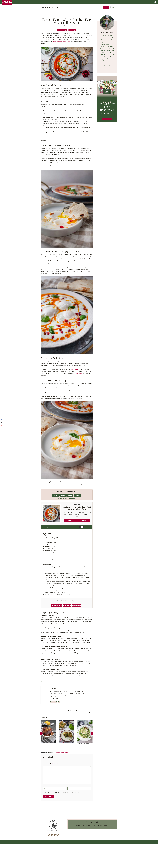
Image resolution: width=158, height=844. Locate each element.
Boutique (106, 7)
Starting (94, 7)
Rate (84, 520)
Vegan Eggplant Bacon (46, 744)
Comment (46, 768)
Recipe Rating (47, 763)
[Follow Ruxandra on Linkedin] (56, 702)
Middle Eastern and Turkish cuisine (61, 41)
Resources (100, 7)
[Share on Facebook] (1, 419)
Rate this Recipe (57, 605)
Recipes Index (77, 7)
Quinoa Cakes (62, 744)
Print (71, 520)
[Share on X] (1, 422)
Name (45, 788)
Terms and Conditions (149, 841)
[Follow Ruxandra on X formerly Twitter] (53, 702)
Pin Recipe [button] (68, 605)
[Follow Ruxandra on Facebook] (51, 702)
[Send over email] (1, 427)
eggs (42, 681)
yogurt (47, 681)
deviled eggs (79, 373)
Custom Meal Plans (86, 7)
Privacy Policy (141, 841)
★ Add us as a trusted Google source (66, 498)
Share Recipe (77, 605)
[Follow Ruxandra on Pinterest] (59, 702)
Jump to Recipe (63, 30)
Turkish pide (75, 369)
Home (66, 7)
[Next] (92, 733)
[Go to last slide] (41, 733)
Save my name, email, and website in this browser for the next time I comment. (63, 792)
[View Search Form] (152, 2)
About (70, 7)
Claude (70, 495)
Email (70, 788)
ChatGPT (55, 495)
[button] (74, 504)
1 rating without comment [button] (61, 752)
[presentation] (48, 731)
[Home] (51, 16)
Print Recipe (73, 30)
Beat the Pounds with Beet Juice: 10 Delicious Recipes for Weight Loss (80, 710)
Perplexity (77, 495)
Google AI (63, 495)
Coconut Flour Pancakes (47, 709)
